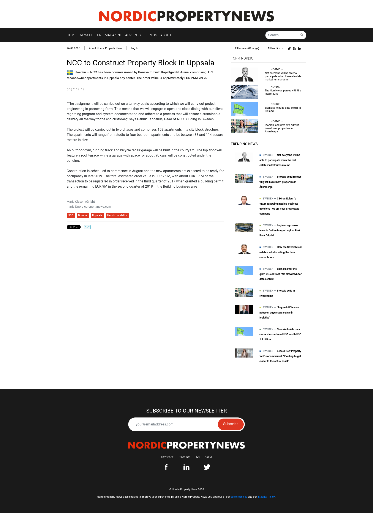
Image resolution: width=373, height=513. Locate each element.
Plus (197, 456)
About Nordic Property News (105, 48)
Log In (134, 48)
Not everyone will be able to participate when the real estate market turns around (283, 76)
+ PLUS (151, 35)
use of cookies (239, 496)
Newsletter (167, 456)
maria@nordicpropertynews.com (89, 206)
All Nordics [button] (274, 48)
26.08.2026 (73, 48)
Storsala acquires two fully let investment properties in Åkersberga (282, 128)
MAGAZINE (113, 35)
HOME (71, 35)
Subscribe (230, 424)
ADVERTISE (133, 35)
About (208, 456)
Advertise (184, 456)
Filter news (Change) (247, 48)
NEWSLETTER (90, 35)
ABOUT (166, 35)
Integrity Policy (266, 496)
